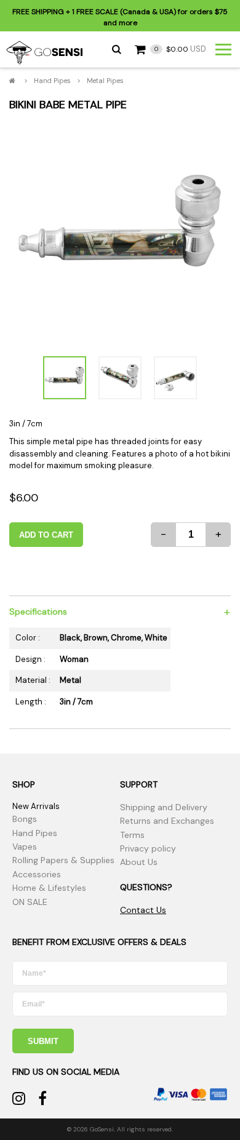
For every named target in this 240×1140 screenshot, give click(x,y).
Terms (132, 834)
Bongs (24, 818)
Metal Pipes (105, 80)
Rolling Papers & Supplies (63, 860)
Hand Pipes (52, 80)
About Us (139, 861)
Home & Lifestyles (49, 887)
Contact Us (143, 909)
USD (180, 49)
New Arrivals (36, 806)
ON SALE (29, 901)
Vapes (24, 846)
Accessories (36, 874)
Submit (43, 1041)
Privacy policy (148, 848)
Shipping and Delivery (163, 807)
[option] (120, 233)
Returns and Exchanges (167, 820)
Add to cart (46, 535)
